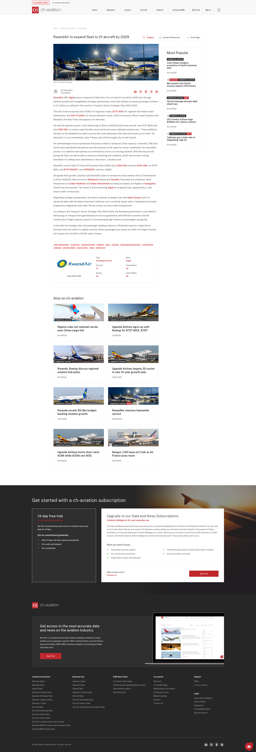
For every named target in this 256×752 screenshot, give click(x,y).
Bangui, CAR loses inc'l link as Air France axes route (132, 454)
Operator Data (38, 685)
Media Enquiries (160, 696)
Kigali (72, 97)
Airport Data (37, 689)
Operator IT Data (39, 703)
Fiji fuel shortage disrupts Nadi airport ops (182, 102)
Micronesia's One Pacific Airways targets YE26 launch (181, 84)
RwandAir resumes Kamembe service (130, 412)
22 (127, 268)
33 (97, 276)
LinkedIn (135, 92)
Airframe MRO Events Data (43, 729)
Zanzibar (115, 179)
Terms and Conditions (203, 698)
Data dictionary (119, 692)
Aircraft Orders (69, 248)
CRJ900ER (88, 169)
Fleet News (82, 28)
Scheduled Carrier (104, 261)
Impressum (198, 705)
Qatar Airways (134, 197)
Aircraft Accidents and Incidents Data (48, 722)
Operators (111, 10)
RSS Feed (157, 92)
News (94, 10)
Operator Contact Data (41, 692)
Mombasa (93, 179)
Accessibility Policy (202, 709)
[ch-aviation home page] (46, 10)
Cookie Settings (200, 685)
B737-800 (118, 111)
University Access (161, 692)
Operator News (38, 681)
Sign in (208, 10)
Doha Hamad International (130, 245)
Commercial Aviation (68, 28)
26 (127, 276)
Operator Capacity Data (42, 700)
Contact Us (158, 703)
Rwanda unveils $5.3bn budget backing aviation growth (77, 412)
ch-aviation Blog (160, 685)
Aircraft (143, 10)
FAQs (196, 681)
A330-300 (142, 165)
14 (97, 268)
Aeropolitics (100, 248)
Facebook (146, 92)
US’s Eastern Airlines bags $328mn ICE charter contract (181, 120)
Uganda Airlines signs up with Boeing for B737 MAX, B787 (130, 328)
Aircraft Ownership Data (42, 711)
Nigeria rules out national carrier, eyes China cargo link (77, 328)
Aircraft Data (37, 707)
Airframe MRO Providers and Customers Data (51, 725)
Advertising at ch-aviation (164, 689)
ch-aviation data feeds (122, 681)
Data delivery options (122, 689)
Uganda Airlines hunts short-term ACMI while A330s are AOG (78, 454)
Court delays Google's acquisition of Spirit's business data (182, 65)
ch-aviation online (40, 3)
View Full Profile (74, 276)
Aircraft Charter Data (41, 718)
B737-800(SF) (71, 169)
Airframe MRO (179, 10)
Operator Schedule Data (42, 696)
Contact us (111, 575)
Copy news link (151, 92)
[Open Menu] (219, 10)
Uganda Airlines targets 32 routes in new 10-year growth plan (133, 370)
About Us (157, 681)
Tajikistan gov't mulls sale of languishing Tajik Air (181, 138)
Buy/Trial (196, 10)
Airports (159, 10)
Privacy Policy (200, 702)
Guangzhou (150, 183)
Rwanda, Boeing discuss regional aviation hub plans (78, 370)
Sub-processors (200, 713)
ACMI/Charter (82, 248)
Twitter (211, 745)
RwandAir (58, 97)
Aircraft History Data (41, 714)
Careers (156, 700)
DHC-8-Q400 (77, 115)
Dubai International (100, 183)
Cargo (91, 248)
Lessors (127, 10)
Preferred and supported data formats (129, 685)
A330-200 (62, 129)
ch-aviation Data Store (61, 3)
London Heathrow (77, 183)
